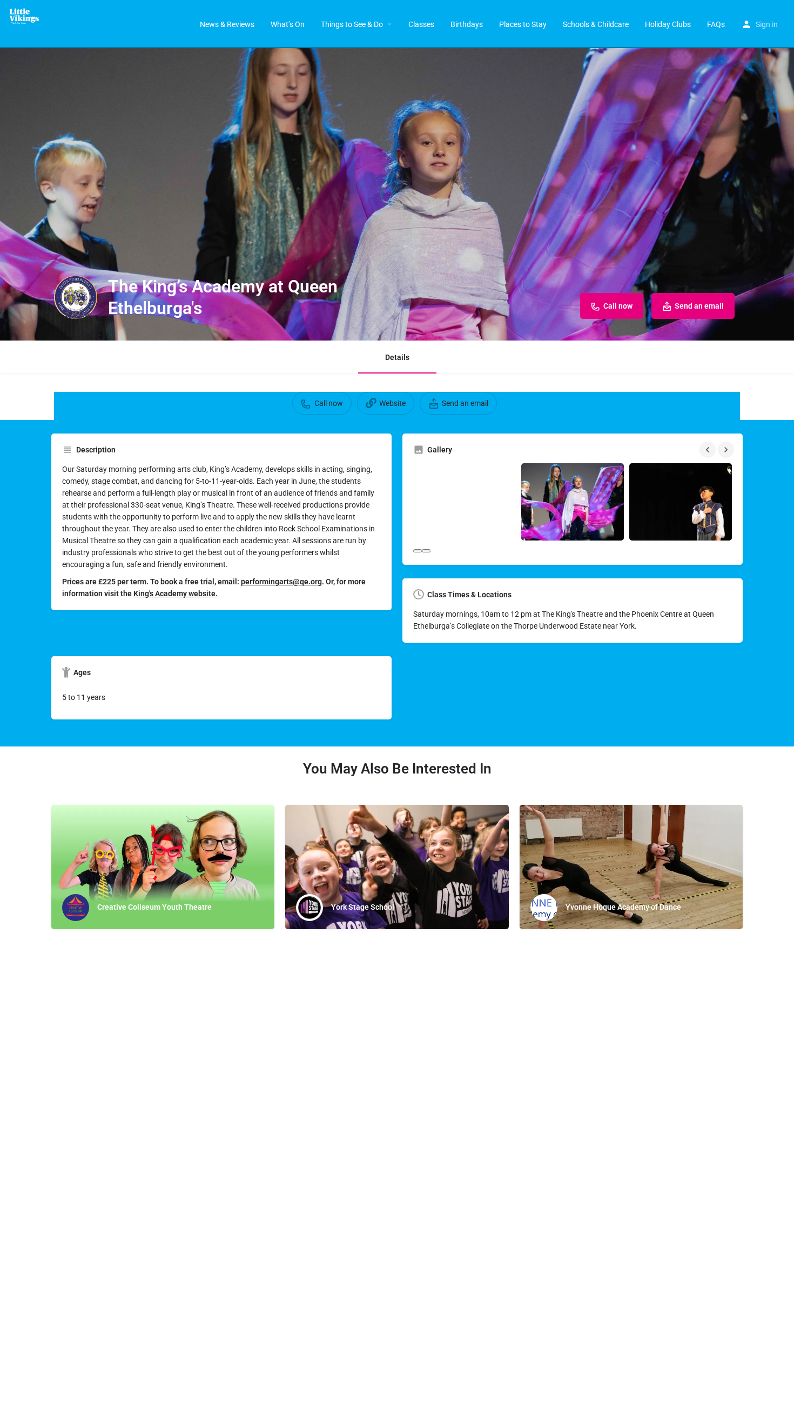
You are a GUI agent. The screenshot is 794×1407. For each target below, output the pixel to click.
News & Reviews (227, 24)
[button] (417, 550)
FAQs (716, 24)
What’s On (288, 24)
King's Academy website (174, 593)
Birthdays (466, 24)
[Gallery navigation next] (727, 450)
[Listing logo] (75, 297)
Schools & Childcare (596, 24)
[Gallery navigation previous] (708, 450)
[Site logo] (28, 16)
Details (397, 357)
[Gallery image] (464, 502)
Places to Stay (523, 24)
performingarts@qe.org (281, 581)
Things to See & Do (352, 24)
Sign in (767, 24)
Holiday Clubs (668, 24)
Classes (421, 24)
